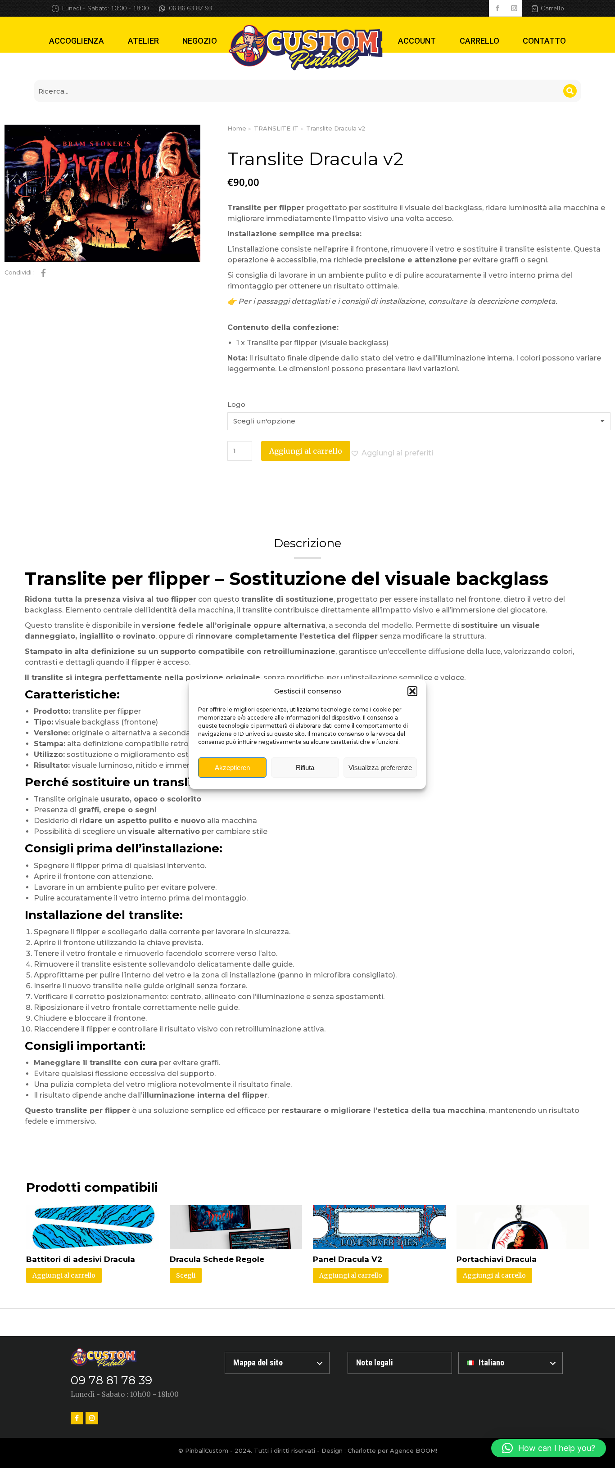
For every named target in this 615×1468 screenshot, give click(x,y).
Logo (236, 404)
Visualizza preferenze (380, 767)
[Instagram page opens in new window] (514, 8)
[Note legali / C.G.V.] (400, 1363)
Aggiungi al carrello (305, 450)
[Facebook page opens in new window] (497, 8)
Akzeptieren (232, 767)
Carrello (552, 8)
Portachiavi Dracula (497, 1259)
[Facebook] (77, 1418)
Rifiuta (305, 767)
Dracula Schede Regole (217, 1259)
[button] (412, 691)
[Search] (570, 91)
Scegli (185, 1275)
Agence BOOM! (413, 1450)
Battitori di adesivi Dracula (80, 1259)
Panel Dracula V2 (347, 1259)
